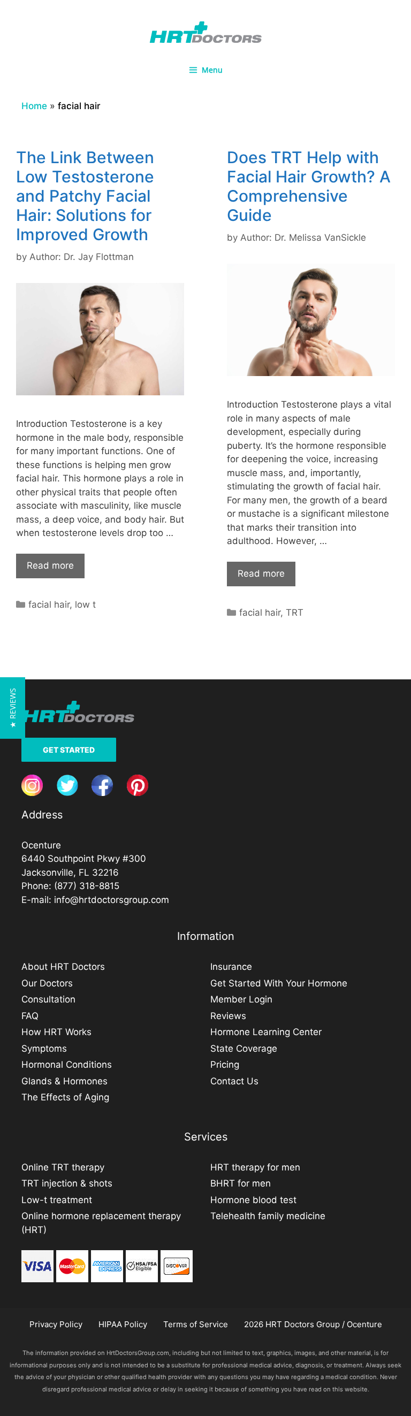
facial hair (49, 604)
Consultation (48, 999)
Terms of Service (195, 1324)
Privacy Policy (55, 1324)
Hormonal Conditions (66, 1064)
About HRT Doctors (63, 966)
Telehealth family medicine (267, 1216)
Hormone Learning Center (266, 1032)
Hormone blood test (253, 1200)
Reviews (228, 1016)
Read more (50, 565)
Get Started (69, 749)
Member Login (241, 999)
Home (34, 106)
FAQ (30, 1016)
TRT (294, 612)
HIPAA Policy (122, 1324)
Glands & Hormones (64, 1081)
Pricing (224, 1064)
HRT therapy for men (255, 1167)
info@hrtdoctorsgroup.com (111, 899)
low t (85, 604)
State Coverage (243, 1048)
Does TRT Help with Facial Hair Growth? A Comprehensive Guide (309, 186)
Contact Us (234, 1081)
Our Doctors (47, 983)
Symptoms (44, 1048)
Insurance (231, 966)
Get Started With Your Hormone (278, 983)
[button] (12, 708)
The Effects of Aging (65, 1097)
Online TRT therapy (62, 1167)
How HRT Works (56, 1032)
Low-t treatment (56, 1200)
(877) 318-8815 (86, 886)
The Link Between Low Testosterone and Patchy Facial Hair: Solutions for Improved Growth (85, 196)
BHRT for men (240, 1183)
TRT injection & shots (66, 1183)
